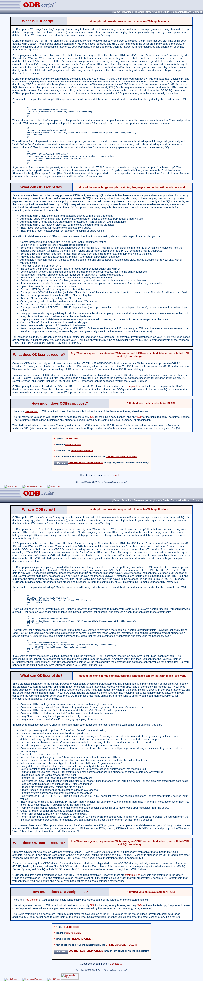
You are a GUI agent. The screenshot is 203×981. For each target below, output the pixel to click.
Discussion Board (181, 12)
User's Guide (161, 12)
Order (149, 12)
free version (31, 411)
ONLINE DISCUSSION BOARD (121, 456)
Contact (197, 12)
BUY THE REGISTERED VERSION (85, 462)
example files (132, 386)
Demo (116, 12)
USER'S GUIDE (73, 444)
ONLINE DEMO (71, 438)
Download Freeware (133, 12)
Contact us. (116, 475)
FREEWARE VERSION (82, 450)
